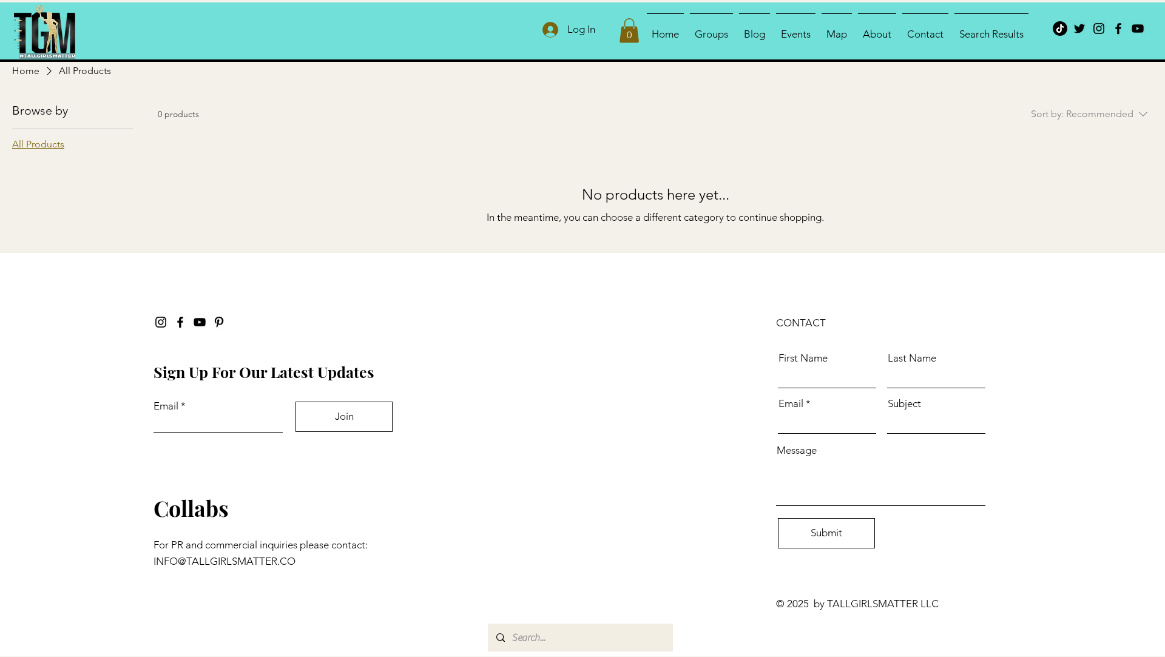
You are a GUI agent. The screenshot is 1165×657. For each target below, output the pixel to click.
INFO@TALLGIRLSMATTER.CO (224, 561)
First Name (803, 358)
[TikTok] (1060, 28)
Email (166, 406)
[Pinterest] (219, 322)
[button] (629, 30)
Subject (904, 404)
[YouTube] (1137, 28)
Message (797, 450)
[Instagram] (1099, 28)
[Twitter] (1079, 28)
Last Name (912, 358)
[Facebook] (1118, 28)
